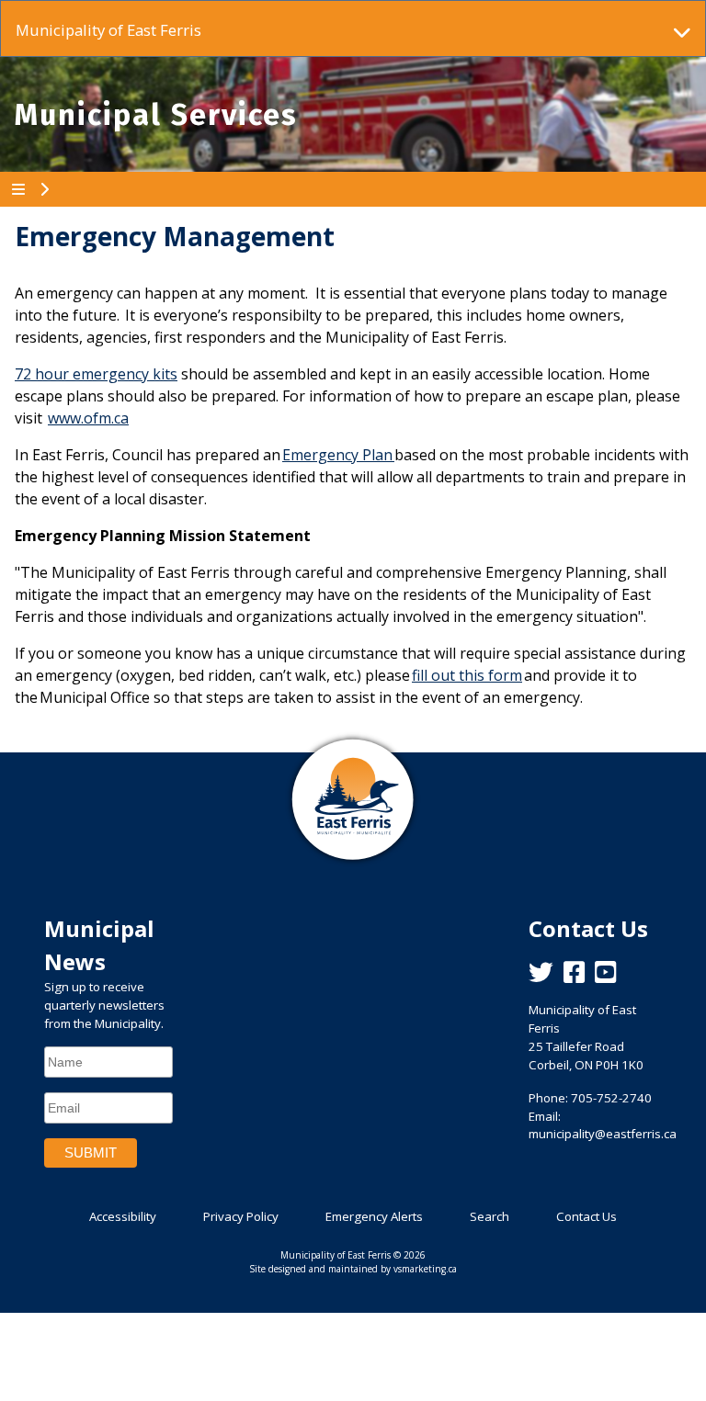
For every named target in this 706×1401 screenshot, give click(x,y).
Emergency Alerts (374, 1216)
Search (489, 1216)
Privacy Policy (241, 1216)
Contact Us (586, 1216)
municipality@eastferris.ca (603, 1133)
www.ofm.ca (88, 418)
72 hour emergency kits (96, 374)
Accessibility (122, 1216)
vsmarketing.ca (425, 1268)
